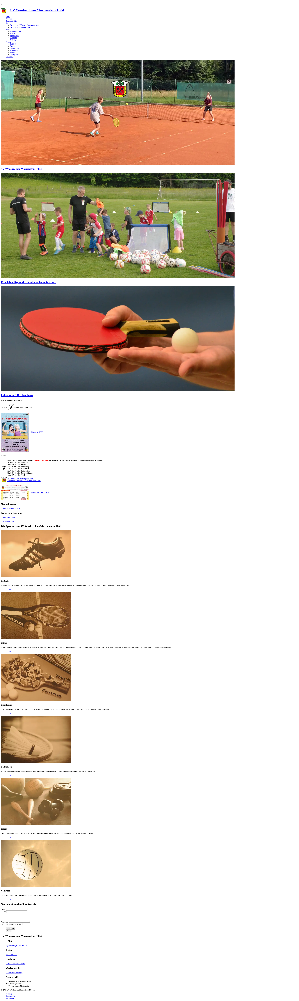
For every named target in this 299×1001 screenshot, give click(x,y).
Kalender (9, 19)
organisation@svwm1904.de (16, 946)
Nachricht (4, 922)
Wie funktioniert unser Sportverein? (20, 479)
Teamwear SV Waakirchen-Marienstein (24, 25)
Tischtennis (14, 48)
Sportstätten (14, 36)
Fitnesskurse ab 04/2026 (40, 493)
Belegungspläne (11, 21)
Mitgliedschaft (15, 31)
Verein (8, 29)
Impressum (10, 998)
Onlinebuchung (9, 517)
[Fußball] (36, 576)
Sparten (8, 42)
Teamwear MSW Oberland (20, 27)
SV (37, 10)
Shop (7, 23)
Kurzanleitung (8, 521)
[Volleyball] (36, 886)
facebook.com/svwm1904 (15, 964)
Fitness (12, 52)
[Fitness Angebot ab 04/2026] (16, 493)
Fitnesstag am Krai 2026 (23, 407)
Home (8, 17)
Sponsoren (9, 57)
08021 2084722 (11, 955)
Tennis (12, 46)
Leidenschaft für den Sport (17, 395)
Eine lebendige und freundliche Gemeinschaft (28, 282)
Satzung (13, 40)
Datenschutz (10, 996)
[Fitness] (36, 824)
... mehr (8, 589)
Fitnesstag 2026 (37, 432)
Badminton (14, 50)
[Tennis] (36, 638)
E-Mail (3, 912)
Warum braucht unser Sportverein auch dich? (24, 481)
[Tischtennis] (36, 700)
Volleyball (14, 55)
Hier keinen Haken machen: (11, 924)
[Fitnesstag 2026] (16, 432)
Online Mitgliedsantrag (11, 508)
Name (3, 909)
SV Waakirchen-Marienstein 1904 (21, 168)
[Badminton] (36, 762)
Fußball (13, 44)
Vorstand (13, 38)
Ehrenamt (13, 34)
